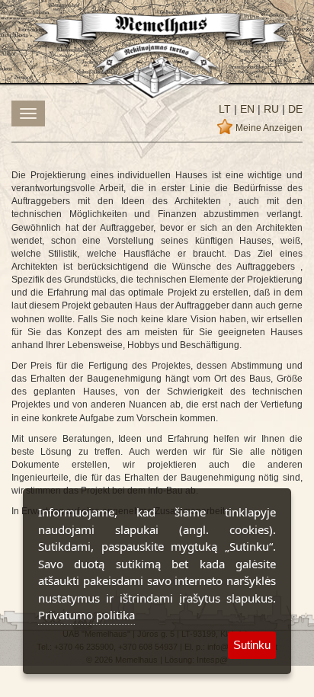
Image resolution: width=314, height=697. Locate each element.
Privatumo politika (86, 614)
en (246, 109)
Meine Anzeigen (269, 128)
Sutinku (252, 644)
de (294, 109)
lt (225, 109)
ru (270, 109)
